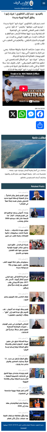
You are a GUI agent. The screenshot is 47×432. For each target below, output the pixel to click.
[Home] (23, 3)
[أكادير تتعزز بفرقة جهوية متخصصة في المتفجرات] (23, 390)
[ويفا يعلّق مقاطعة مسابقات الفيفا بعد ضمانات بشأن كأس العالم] (23, 415)
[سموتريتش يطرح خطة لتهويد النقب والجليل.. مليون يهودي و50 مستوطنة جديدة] (23, 263)
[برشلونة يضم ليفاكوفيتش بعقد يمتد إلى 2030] (23, 403)
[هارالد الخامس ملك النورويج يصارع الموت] (23, 296)
